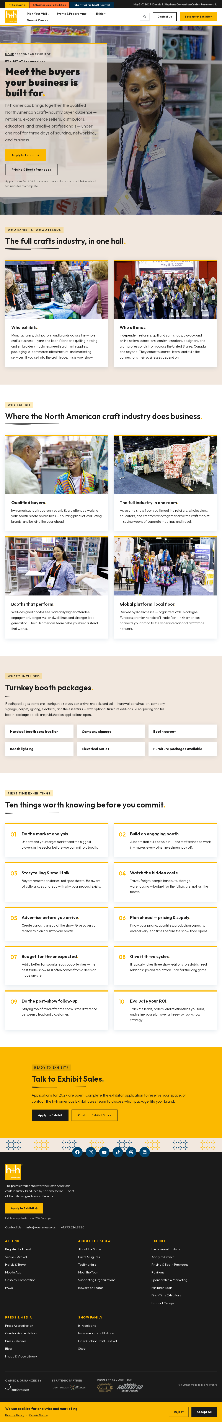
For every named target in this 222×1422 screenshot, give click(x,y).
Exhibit (102, 14)
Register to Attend (18, 1249)
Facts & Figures (89, 1257)
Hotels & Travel (15, 1264)
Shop (82, 1348)
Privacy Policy (14, 1415)
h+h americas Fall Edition (49, 4)
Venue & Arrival (16, 1257)
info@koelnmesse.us (41, 1227)
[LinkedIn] (144, 1152)
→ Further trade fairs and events (197, 1384)
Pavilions (158, 1272)
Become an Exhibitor (198, 16)
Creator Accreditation (21, 1333)
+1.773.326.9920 (73, 1227)
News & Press (37, 20)
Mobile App (13, 1272)
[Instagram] (91, 1152)
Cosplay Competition (20, 1280)
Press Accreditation (19, 1325)
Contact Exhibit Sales (94, 1115)
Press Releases (15, 1341)
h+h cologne (17, 4)
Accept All (204, 1412)
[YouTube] (104, 1152)
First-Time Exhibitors (166, 1295)
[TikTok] (118, 1152)
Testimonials (87, 1264)
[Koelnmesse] (17, 1387)
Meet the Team (88, 1272)
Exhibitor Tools (162, 1288)
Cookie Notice (38, 1415)
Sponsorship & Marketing (169, 1280)
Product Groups (163, 1303)
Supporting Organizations (96, 1280)
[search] (145, 17)
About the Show (89, 1249)
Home (9, 54)
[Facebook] (77, 1152)
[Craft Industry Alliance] (69, 1387)
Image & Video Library (21, 1356)
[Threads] (131, 1152)
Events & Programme (73, 14)
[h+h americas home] (12, 16)
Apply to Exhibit (50, 1115)
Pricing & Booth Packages (31, 169)
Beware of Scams (90, 1288)
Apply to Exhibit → (25, 155)
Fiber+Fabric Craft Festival (92, 4)
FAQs (9, 1288)
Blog (8, 1348)
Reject (179, 1412)
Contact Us (164, 16)
